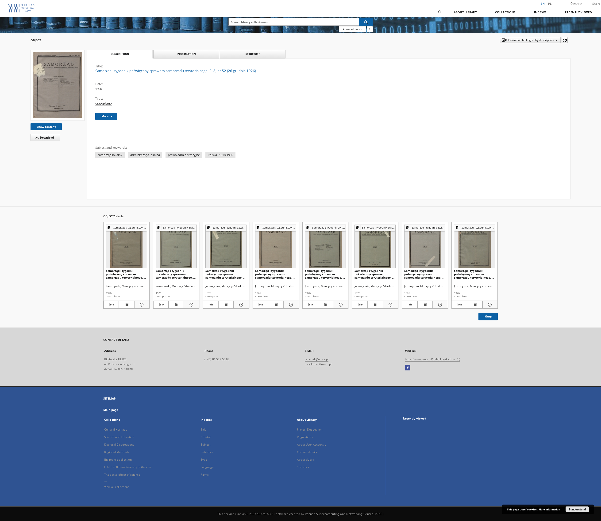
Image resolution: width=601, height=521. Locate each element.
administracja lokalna (145, 155)
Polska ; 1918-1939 (220, 155)
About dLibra (305, 460)
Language (207, 467)
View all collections (116, 487)
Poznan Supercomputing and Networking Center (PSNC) (344, 514)
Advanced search (352, 29)
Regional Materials (116, 452)
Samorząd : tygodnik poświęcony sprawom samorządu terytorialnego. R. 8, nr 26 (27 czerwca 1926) (126, 274)
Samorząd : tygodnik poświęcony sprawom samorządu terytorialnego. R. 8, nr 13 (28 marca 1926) (275, 274)
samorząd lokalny (110, 155)
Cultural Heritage (115, 430)
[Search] (366, 22)
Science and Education (119, 437)
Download (46, 138)
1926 (98, 89)
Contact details (307, 452)
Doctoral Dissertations (119, 445)
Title (204, 430)
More (488, 317)
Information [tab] (186, 54)
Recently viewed (578, 12)
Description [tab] (120, 54)
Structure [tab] (253, 54)
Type (204, 460)
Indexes (540, 12)
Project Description (309, 430)
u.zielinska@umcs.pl (318, 364)
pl (549, 3)
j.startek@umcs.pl (316, 359)
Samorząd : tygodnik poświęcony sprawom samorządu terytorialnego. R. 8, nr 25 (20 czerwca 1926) (225, 274)
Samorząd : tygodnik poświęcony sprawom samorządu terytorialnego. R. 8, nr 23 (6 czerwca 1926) (374, 274)
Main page (110, 410)
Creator (206, 437)
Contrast (576, 3)
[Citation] (565, 40)
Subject (206, 445)
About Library (465, 12)
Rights (205, 475)
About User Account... (311, 445)
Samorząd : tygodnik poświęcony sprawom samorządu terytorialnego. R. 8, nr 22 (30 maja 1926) (176, 274)
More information (549, 509)
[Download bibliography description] (111, 305)
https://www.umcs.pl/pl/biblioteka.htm (430, 359)
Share (596, 4)
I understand (577, 509)
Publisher (207, 452)
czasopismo (103, 103)
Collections (505, 12)
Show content (46, 127)
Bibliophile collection (118, 460)
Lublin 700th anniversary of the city (127, 467)
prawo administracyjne (184, 155)
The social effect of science (122, 475)
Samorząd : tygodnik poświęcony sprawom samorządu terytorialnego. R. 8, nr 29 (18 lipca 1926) (474, 274)
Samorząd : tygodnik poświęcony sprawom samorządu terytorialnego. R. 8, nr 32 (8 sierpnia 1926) (325, 274)
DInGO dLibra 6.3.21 (261, 514)
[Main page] (439, 12)
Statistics (303, 467)
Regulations (304, 437)
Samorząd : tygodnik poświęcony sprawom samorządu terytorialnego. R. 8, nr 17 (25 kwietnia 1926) (424, 274)
